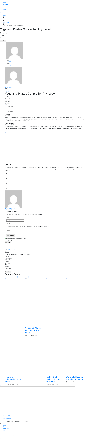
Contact (5, 9)
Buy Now (3, 41)
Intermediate (9, 65)
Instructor (7, 85)
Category (8, 63)
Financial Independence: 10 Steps (13, 379)
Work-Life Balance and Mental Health (74, 378)
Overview (10, 106)
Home (4, 2)
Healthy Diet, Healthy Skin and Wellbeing (53, 379)
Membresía (6, 6)
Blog (4, 7)
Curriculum (10, 109)
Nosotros (5, 4)
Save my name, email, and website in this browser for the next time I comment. (28, 226)
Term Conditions (12, 249)
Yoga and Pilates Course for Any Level (33, 330)
